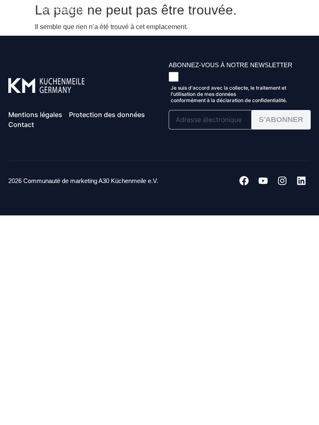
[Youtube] (262, 181)
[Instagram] (282, 181)
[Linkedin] (301, 181)
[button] (295, 12)
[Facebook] (243, 181)
